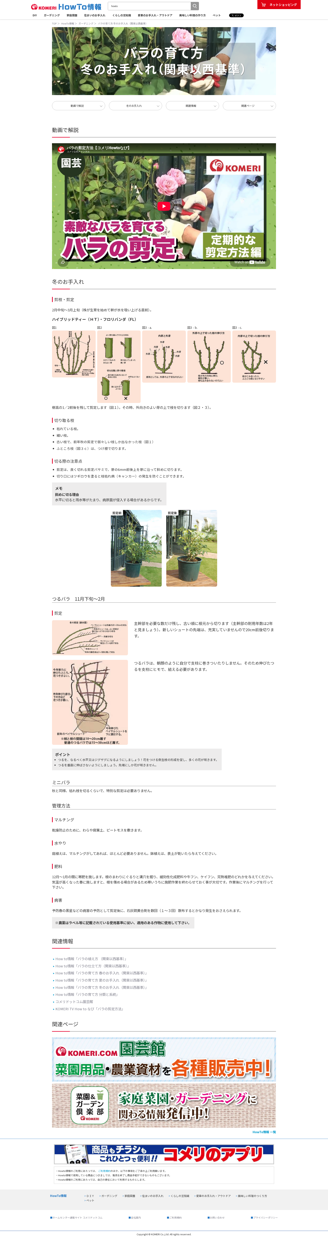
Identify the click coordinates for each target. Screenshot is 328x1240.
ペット (217, 15)
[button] (195, 6)
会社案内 (136, 1217)
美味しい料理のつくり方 (252, 1196)
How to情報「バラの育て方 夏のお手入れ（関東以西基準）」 (100, 980)
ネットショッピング (283, 4)
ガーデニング (52, 15)
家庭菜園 (72, 15)
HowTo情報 (67, 23)
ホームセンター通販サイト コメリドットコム (77, 1217)
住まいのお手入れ (94, 15)
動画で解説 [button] (77, 106)
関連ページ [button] (248, 106)
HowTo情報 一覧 (264, 1132)
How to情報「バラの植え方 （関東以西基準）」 (90, 958)
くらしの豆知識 (121, 15)
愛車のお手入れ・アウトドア (155, 15)
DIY (35, 15)
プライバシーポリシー (265, 1217)
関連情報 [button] (191, 106)
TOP (54, 23)
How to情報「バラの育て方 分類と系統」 (86, 994)
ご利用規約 (104, 1171)
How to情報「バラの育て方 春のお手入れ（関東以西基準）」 (100, 972)
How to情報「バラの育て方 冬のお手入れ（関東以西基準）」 (100, 987)
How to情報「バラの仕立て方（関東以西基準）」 (92, 965)
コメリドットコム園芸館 (73, 1001)
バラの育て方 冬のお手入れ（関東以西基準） (123, 23)
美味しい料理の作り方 (192, 15)
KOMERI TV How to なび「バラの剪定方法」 (89, 1008)
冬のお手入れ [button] (134, 106)
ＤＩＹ (90, 1196)
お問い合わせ (217, 1217)
